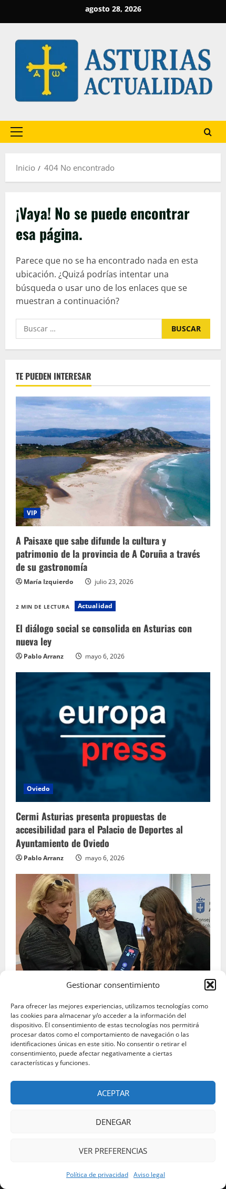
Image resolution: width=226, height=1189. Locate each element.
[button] (210, 984)
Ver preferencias (113, 1150)
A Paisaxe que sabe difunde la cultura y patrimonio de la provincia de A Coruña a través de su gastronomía (108, 553)
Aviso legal (149, 1174)
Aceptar (113, 1093)
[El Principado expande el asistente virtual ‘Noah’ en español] (113, 939)
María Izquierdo (48, 581)
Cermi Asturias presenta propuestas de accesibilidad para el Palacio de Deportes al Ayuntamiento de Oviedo (99, 829)
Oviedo (38, 788)
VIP (32, 512)
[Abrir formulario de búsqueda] (208, 131)
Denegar (113, 1122)
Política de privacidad (97, 1174)
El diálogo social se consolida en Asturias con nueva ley (104, 634)
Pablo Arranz (44, 656)
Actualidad (95, 605)
